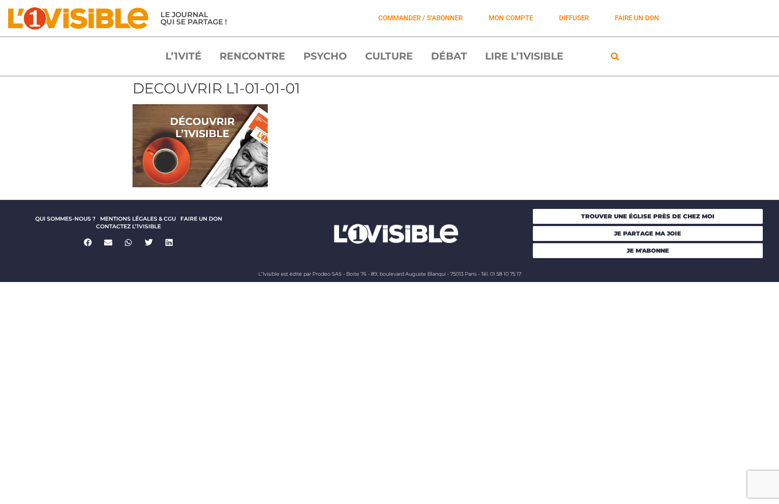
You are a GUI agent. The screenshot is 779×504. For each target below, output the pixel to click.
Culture (389, 56)
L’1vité (183, 56)
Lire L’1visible (524, 56)
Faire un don (201, 218)
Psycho (325, 56)
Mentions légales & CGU (138, 218)
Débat (449, 56)
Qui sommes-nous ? (65, 218)
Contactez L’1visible (128, 226)
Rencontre (252, 56)
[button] (615, 56)
